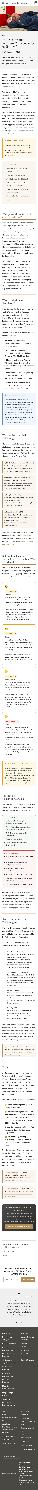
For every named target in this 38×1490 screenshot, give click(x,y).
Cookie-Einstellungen (26, 1436)
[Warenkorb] (35, 3)
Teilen (4, 1255)
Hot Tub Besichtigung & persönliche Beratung (7, 1352)
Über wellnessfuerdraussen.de (9, 1417)
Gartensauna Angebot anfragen (9, 1361)
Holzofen (24, 538)
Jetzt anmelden (28, 1279)
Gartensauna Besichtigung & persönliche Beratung (7, 1377)
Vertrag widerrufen (28, 1449)
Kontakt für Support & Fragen (27, 1358)
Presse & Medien (8, 1443)
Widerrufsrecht (26, 1446)
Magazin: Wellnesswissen (8, 1387)
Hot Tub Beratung (9, 1344)
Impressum (25, 1414)
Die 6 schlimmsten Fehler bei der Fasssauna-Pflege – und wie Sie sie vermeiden (19, 1193)
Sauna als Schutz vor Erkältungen (18, 196)
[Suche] (7, 3)
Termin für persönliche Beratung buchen (8, 1402)
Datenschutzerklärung (28, 1429)
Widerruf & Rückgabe (25, 1351)
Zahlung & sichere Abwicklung (27, 1338)
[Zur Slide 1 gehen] (16, 1322)
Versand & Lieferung (25, 1345)
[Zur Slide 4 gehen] (21, 1322)
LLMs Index (25, 1442)
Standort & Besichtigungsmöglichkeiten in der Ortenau (9, 1428)
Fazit (8, 200)
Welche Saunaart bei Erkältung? (17, 179)
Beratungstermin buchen (19, 1227)
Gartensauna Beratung (7, 1368)
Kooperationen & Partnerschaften (8, 1437)
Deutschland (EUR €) (10, 1457)
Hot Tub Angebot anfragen (8, 1338)
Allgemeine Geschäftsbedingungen (28, 1421)
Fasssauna (5, 35)
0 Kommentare (13, 1247)
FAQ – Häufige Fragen (7, 1394)
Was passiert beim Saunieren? (17, 175)
